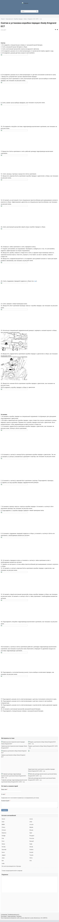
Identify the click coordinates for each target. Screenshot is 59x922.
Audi (3, 821)
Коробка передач (18, 19)
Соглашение (4, 914)
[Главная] (29, 5)
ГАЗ (31, 860)
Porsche (32, 838)
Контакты (19, 916)
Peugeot (32, 835)
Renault (32, 841)
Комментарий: (5, 800)
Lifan (31, 821)
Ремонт (3, 19)
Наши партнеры (12, 916)
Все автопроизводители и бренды (11, 866)
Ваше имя (4, 789)
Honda (3, 846)
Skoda (31, 846)
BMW (3, 824)
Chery (3, 827)
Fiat (3, 838)
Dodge (3, 835)
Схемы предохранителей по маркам (12, 870)
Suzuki (31, 852)
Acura (3, 819)
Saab (31, 844)
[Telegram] (57, 29)
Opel (31, 833)
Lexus (31, 819)
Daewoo (4, 833)
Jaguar (3, 855)
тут (35, 281)
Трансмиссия (9, 19)
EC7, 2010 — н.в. (37, 19)
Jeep (3, 858)
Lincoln (31, 824)
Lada (3, 863)
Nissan (31, 830)
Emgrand (30, 19)
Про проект (4, 916)
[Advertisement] (29, 36)
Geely (25, 19)
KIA (3, 860)
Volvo (31, 858)
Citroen (4, 830)
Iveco (3, 852)
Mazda (31, 827)
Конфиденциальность (13, 914)
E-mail (3, 794)
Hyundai (4, 849)
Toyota (31, 855)
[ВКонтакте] (55, 29)
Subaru (31, 849)
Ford (3, 841)
